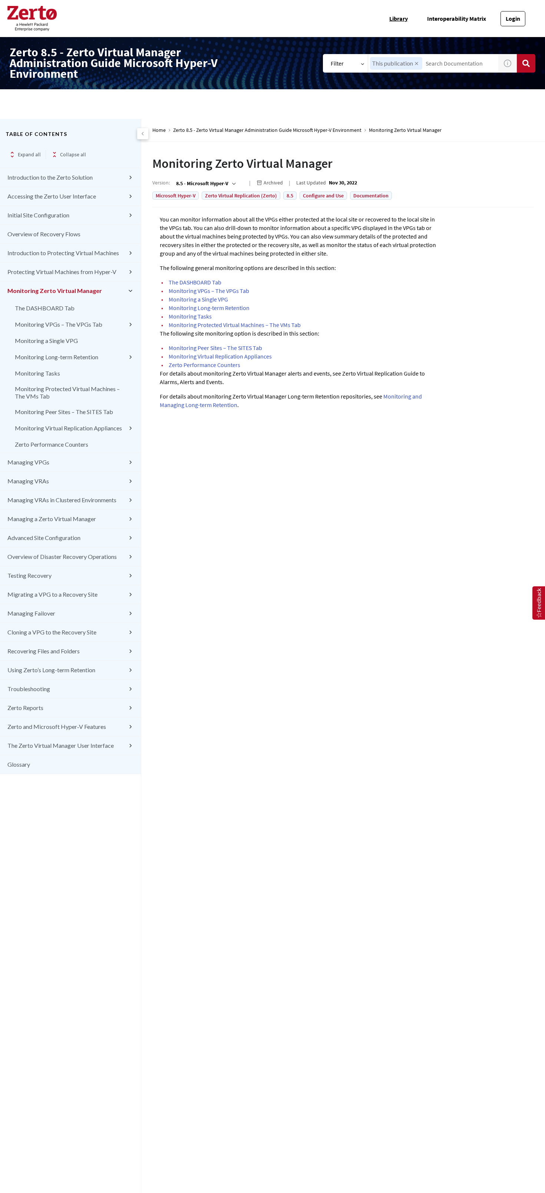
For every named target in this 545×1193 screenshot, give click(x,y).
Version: (161, 182)
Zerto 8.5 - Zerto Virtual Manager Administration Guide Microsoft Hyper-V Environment (267, 130)
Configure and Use (323, 195)
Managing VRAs (28, 480)
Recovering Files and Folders (43, 650)
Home (159, 130)
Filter (337, 63)
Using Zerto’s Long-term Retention (51, 669)
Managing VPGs (28, 462)
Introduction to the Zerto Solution (50, 177)
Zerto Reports (25, 707)
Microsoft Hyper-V (175, 195)
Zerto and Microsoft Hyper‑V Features (56, 726)
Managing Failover (31, 613)
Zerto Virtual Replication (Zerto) (241, 195)
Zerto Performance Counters (51, 444)
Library (398, 18)
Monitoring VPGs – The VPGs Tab (58, 324)
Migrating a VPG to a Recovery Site (52, 594)
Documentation (371, 195)
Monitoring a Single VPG (46, 340)
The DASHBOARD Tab (45, 307)
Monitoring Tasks (37, 373)
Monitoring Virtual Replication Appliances (68, 427)
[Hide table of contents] (142, 133)
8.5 (290, 195)
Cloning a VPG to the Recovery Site (51, 632)
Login (513, 18)
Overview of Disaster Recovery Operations (62, 556)
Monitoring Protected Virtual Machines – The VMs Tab (67, 392)
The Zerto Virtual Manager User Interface (60, 745)
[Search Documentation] (526, 63)
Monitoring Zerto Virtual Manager (54, 290)
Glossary (18, 764)
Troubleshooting (28, 688)
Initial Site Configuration (38, 215)
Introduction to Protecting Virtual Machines (63, 252)
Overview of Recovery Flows (43, 233)
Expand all (29, 154)
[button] (416, 63)
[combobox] (433, 63)
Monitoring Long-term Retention (56, 356)
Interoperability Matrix (456, 18)
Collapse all (73, 154)
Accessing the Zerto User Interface (51, 196)
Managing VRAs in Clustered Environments (61, 499)
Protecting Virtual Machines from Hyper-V (61, 271)
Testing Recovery (29, 575)
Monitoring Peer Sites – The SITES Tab (64, 411)
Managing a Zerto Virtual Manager (51, 518)
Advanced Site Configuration (43, 537)
